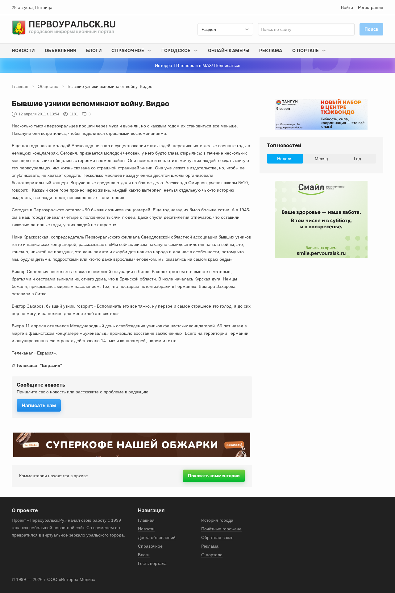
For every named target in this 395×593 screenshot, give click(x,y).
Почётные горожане (221, 528)
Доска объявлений (157, 537)
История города (217, 520)
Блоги (94, 50)
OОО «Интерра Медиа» (71, 579)
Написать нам (39, 405)
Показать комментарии (214, 475)
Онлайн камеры (229, 50)
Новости (23, 50)
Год (357, 158)
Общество (48, 86)
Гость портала (152, 563)
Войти (347, 7)
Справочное (150, 546)
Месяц (321, 158)
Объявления (60, 50)
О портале (211, 554)
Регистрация (370, 7)
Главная (20, 86)
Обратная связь (217, 537)
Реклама (270, 50)
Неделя (285, 158)
